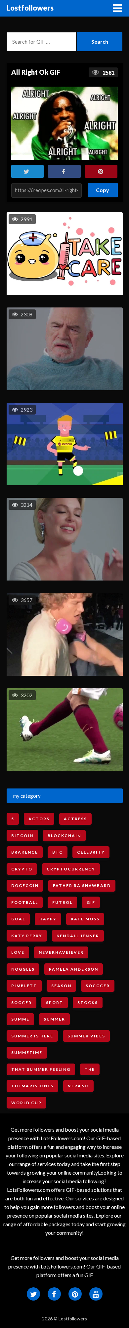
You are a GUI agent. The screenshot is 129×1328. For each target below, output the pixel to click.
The (90, 1069)
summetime (26, 1052)
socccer (98, 985)
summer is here (32, 1035)
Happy (48, 918)
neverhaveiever (61, 952)
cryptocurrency (71, 868)
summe (20, 1019)
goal (18, 918)
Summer (54, 1019)
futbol (62, 902)
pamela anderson (73, 969)
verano (78, 1085)
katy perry (26, 935)
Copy (103, 188)
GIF (91, 902)
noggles (23, 969)
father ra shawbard (82, 885)
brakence (24, 852)
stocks (87, 1002)
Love (17, 952)
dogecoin (25, 885)
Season (61, 985)
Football (24, 902)
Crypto (21, 868)
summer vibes (86, 1035)
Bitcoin (22, 835)
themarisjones (32, 1085)
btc (57, 852)
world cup (26, 1102)
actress (75, 818)
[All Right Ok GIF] (64, 123)
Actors (39, 818)
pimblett (24, 985)
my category (27, 796)
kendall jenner (78, 935)
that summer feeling (40, 1069)
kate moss (85, 918)
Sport (54, 1002)
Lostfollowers (30, 7)
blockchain (64, 835)
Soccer (21, 1002)
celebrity (91, 852)
